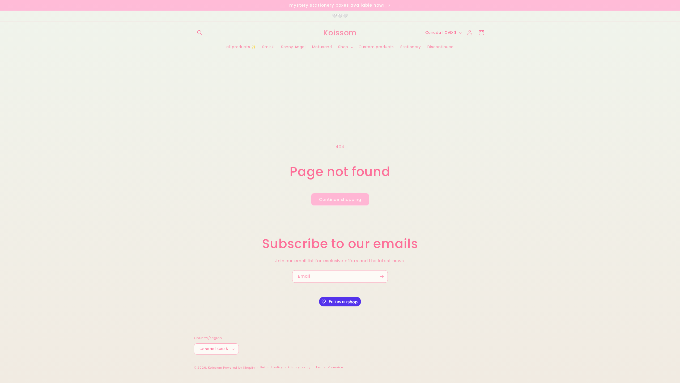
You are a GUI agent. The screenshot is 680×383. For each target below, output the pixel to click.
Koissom (215, 367)
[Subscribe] (382, 276)
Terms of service (329, 367)
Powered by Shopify (239, 367)
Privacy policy (299, 367)
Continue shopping (340, 199)
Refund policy (271, 367)
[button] (200, 33)
